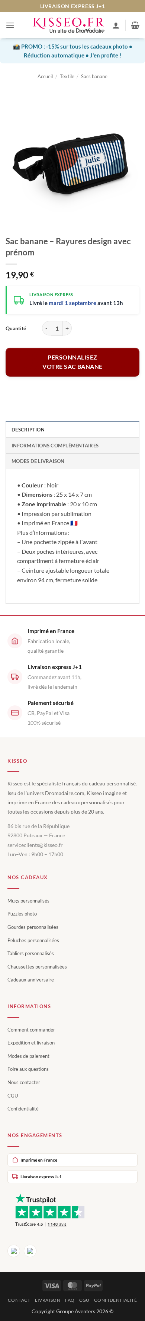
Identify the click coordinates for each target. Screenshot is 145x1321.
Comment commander (31, 1030)
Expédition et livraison (31, 1043)
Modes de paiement (28, 1056)
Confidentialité (23, 1109)
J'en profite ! (105, 55)
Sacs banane (94, 76)
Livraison (48, 1300)
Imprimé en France (38, 1160)
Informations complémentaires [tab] (55, 445)
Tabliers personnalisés (30, 953)
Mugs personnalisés (28, 901)
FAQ (70, 1300)
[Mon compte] (116, 25)
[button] (10, 25)
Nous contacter (23, 1082)
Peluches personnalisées (33, 940)
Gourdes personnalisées (32, 927)
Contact (19, 1300)
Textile (67, 76)
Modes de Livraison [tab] (38, 461)
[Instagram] (30, 1251)
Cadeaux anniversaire (30, 980)
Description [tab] (28, 430)
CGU (12, 1096)
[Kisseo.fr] (69, 25)
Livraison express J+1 (41, 1176)
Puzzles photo (22, 914)
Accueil (45, 76)
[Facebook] (13, 1251)
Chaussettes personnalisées (37, 967)
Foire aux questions (28, 1069)
